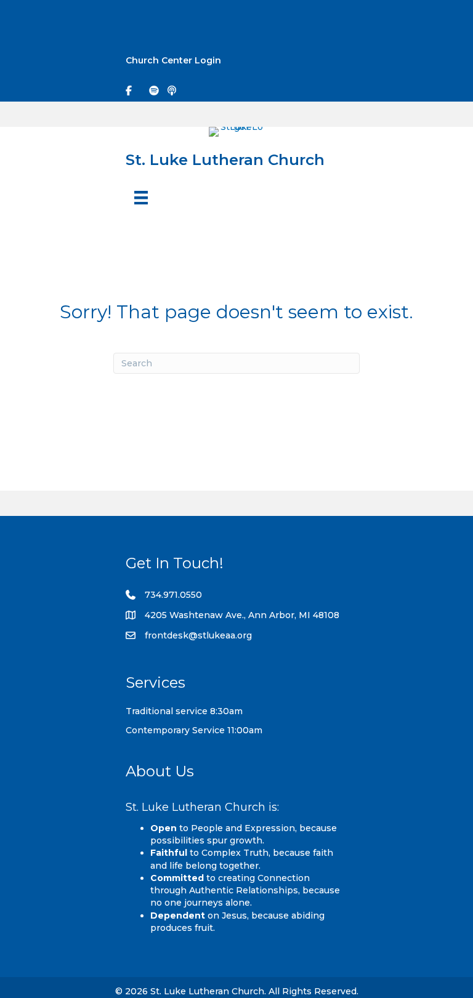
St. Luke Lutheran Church (225, 159)
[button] (452, 19)
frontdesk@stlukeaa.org (198, 635)
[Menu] (141, 197)
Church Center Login (173, 60)
